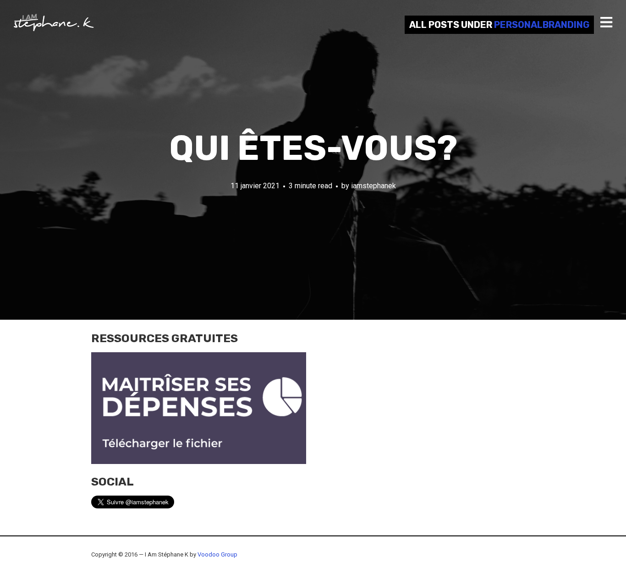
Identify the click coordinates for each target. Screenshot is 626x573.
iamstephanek (373, 185)
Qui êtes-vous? (313, 148)
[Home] (54, 22)
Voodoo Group (217, 554)
